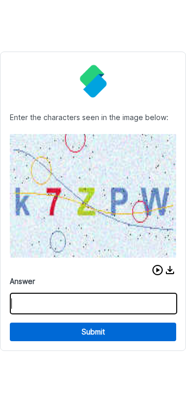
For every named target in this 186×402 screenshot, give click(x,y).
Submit (93, 331)
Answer (22, 281)
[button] (157, 270)
